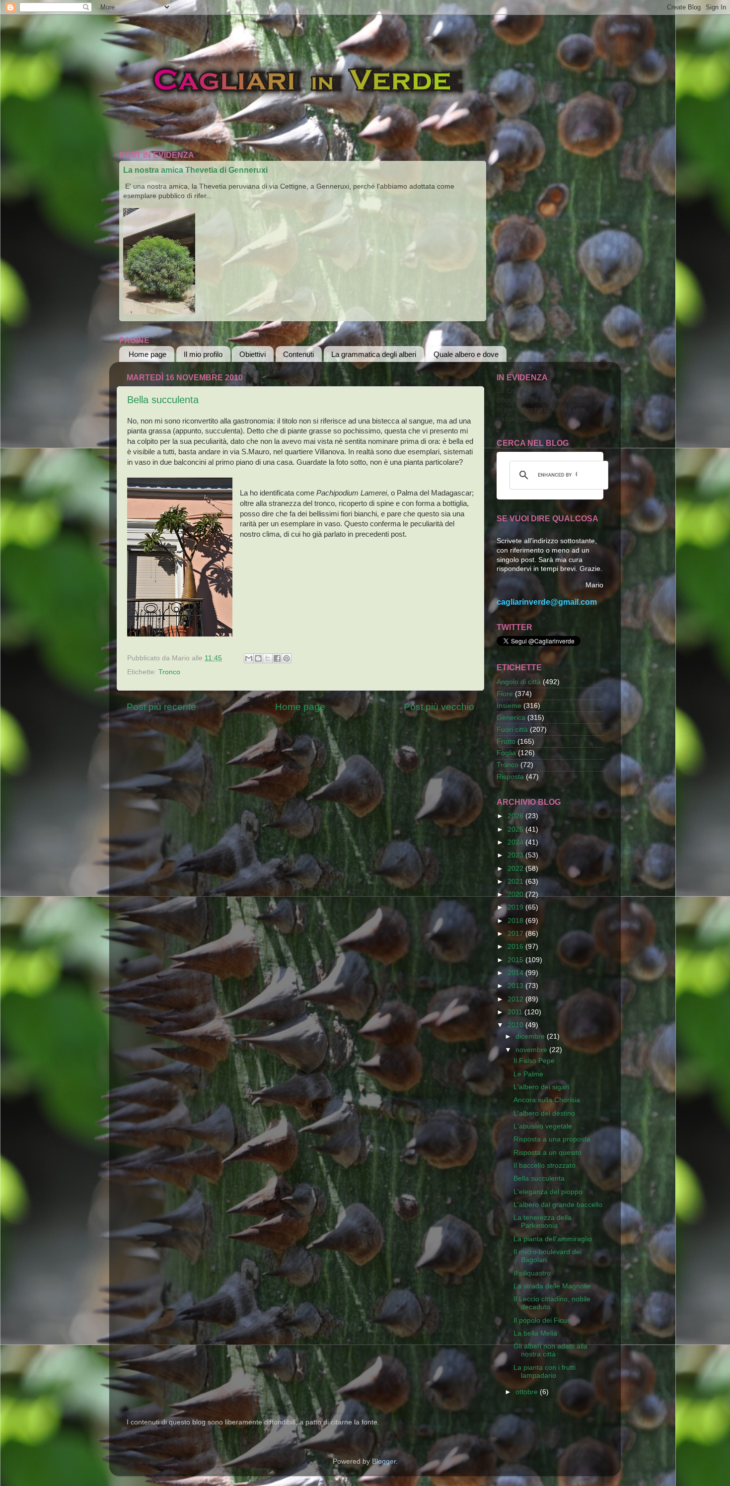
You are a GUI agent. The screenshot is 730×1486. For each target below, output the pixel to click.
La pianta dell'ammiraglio (552, 1239)
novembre (532, 1050)
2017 (516, 933)
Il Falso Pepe (534, 1060)
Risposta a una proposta (551, 1139)
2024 (516, 842)
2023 (516, 855)
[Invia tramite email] (249, 658)
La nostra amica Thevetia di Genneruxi (195, 170)
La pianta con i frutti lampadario (544, 1371)
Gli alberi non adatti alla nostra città (550, 1350)
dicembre (531, 1036)
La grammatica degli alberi (373, 354)
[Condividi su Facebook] (277, 658)
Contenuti (298, 354)
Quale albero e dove (466, 354)
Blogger (384, 1461)
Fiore (505, 694)
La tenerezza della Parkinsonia (542, 1221)
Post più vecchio (439, 707)
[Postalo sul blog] (258, 658)
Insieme (509, 705)
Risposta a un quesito (547, 1152)
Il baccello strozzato (544, 1165)
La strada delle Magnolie (552, 1286)
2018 (516, 920)
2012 (516, 999)
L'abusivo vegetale (542, 1126)
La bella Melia (535, 1333)
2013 (516, 986)
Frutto (506, 741)
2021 (516, 881)
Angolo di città (519, 682)
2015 (516, 960)
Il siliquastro (532, 1273)
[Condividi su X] (268, 658)
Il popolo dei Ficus (542, 1320)
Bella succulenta (163, 399)
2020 (516, 894)
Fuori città (512, 729)
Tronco (169, 672)
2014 (516, 973)
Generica (511, 717)
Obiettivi (252, 354)
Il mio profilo (203, 354)
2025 (516, 829)
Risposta (510, 776)
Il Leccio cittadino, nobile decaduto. (551, 1303)
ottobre (527, 1392)
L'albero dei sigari (541, 1087)
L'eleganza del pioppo (548, 1192)
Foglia (506, 753)
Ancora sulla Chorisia (546, 1100)
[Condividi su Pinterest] (287, 658)
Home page (147, 354)
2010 (516, 1025)
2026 (516, 816)
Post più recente (161, 707)
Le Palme (528, 1074)
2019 (516, 907)
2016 (516, 946)
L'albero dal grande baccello (557, 1204)
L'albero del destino (544, 1113)
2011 (516, 1012)
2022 (516, 868)
